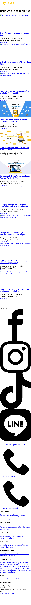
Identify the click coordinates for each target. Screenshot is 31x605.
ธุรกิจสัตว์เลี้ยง (25, 568)
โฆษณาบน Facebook (6, 515)
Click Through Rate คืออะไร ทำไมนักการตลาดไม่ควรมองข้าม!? (14, 149)
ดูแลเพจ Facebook (5, 526)
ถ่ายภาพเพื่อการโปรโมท (7, 554)
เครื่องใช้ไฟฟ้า (4, 566)
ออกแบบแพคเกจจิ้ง (11, 556)
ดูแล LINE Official (9, 528)
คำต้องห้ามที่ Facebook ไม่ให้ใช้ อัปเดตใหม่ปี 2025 (15, 63)
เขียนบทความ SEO (11, 547)
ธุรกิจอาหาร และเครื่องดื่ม (7, 572)
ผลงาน (2, 579)
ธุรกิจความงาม (4, 563)
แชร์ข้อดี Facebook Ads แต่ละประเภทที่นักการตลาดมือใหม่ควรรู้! (13, 120)
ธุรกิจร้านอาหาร (16, 568)
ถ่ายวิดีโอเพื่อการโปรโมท (22, 554)
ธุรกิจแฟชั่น (7, 568)
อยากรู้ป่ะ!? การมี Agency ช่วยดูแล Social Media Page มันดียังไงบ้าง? (14, 290)
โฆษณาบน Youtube (25, 517)
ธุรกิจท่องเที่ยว (13, 563)
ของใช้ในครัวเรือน (5, 564)
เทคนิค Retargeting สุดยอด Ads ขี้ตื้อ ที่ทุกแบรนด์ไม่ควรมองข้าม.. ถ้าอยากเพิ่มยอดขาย (15, 205)
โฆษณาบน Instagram (19, 515)
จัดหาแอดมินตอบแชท (21, 528)
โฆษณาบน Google (5, 519)
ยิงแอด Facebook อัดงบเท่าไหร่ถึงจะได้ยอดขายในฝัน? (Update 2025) (14, 92)
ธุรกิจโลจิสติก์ (24, 564)
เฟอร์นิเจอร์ (12, 566)
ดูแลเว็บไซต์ (10, 538)
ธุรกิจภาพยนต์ (15, 564)
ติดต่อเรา (18, 579)
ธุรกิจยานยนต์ (20, 566)
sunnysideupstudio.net (7, 593)
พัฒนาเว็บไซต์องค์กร (6, 536)
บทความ (13, 579)
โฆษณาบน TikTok (5, 517)
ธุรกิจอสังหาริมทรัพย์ (25, 570)
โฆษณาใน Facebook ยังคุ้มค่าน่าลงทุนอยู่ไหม (14, 34)
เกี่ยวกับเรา (7, 579)
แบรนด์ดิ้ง (3, 556)
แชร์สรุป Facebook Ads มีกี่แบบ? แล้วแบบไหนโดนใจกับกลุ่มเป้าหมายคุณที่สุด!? (14, 233)
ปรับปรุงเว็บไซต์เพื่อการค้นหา (8, 545)
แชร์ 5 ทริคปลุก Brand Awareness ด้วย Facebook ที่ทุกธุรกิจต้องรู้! (13, 262)
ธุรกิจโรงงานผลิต (23, 563)
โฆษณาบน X (15, 517)
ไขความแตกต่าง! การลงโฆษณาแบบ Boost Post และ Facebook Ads (15, 177)
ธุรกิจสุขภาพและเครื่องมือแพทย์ (9, 570)
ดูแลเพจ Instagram (17, 526)
